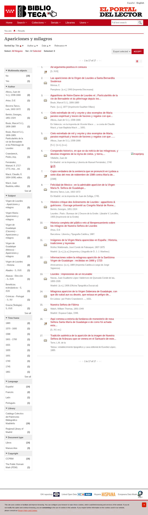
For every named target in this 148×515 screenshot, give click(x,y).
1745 (8, 366)
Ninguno (19, 51)
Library (11, 408)
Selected (37, 51)
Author (11, 86)
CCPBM (10, 458)
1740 (8, 361)
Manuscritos (11, 448)
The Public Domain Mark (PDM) (15, 466)
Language (13, 381)
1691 (8, 355)
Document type (15, 437)
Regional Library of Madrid (14, 430)
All (13, 51)
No (7, 76)
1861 (8, 372)
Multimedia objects (17, 70)
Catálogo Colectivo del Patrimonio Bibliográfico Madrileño (14, 418)
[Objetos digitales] (51, 166)
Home (9, 22)
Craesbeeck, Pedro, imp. (12, 155)
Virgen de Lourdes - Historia (14, 263)
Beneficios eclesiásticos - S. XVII (14, 287)
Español (131, 3)
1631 (8, 345)
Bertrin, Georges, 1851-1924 (14, 116)
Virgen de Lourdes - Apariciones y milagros (14, 204)
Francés (9, 392)
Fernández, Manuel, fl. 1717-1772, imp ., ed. (13, 165)
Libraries (70, 22)
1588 (8, 334)
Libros (8, 442)
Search (21, 22)
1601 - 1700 (11, 339)
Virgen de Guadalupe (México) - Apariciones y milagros (12, 250)
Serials (54, 22)
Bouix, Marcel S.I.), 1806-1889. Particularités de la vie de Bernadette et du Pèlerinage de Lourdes (15, 140)
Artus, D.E (10, 100)
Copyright (13, 453)
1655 (8, 350)
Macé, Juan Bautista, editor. (13, 184)
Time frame (13, 318)
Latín (8, 397)
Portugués (10, 403)
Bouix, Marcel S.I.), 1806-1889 (15, 125)
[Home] (14, 31)
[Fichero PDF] (54, 166)
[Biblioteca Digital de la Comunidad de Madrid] (30, 11)
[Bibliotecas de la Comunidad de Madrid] (121, 12)
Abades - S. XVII (13, 270)
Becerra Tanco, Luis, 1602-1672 (13, 107)
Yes (7, 81)
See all (28, 191)
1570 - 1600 (11, 328)
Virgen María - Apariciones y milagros (12, 216)
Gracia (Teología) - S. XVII (14, 307)
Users (83, 22)
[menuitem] (10, 22)
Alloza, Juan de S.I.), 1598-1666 (13, 93)
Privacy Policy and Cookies (27, 510)
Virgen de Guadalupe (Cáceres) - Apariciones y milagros (12, 231)
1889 (8, 323)
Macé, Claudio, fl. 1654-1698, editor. (14, 176)
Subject (12, 195)
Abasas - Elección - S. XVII (14, 277)
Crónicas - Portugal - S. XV (15, 298)
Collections (38, 22)
